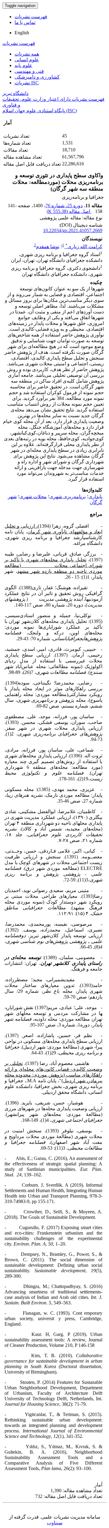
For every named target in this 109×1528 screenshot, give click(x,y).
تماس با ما (25, 22)
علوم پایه (23, 65)
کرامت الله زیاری (83, 246)
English (22, 32)
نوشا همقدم (47, 246)
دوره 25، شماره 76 (64, 205)
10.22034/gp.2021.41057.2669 (72, 230)
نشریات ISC (27, 82)
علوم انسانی (27, 59)
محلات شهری (33, 496)
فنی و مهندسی (29, 71)
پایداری (95, 496)
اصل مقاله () (69, 211)
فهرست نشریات (31, 16)
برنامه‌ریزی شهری (67, 496)
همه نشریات (27, 53)
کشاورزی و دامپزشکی (37, 76)
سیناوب (54, 1522)
